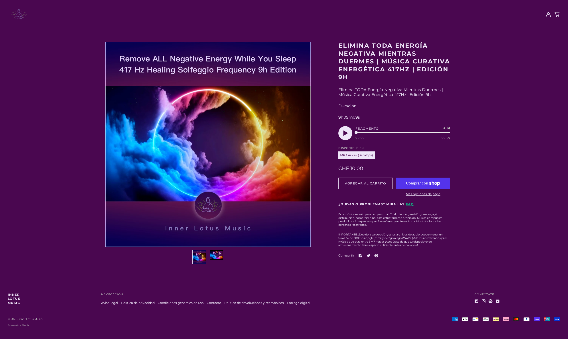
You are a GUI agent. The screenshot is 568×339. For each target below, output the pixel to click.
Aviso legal (109, 303)
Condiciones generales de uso (181, 303)
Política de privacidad (138, 303)
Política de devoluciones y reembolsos (254, 303)
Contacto (214, 303)
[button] (556, 14)
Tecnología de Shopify (18, 325)
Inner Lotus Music (14, 299)
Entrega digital (298, 303)
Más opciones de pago (423, 194)
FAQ (410, 204)
